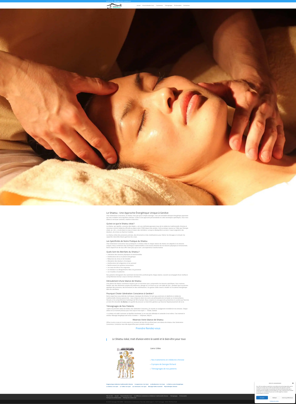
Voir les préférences (287, 397)
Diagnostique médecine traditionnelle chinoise (119, 384)
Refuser (274, 397)
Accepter (262, 397)
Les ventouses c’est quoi (139, 386)
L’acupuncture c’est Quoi (142, 384)
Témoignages (168, 5)
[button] (293, 383)
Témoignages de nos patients (164, 368)
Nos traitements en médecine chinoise (167, 359)
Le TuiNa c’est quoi (125, 386)
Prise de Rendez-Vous (148, 5)
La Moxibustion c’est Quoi (157, 384)
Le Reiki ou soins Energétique (175, 384)
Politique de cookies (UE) (129, 397)
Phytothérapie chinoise (170, 386)
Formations (186, 5)
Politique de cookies (274, 401)
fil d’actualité (177, 5)
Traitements (159, 5)
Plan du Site (109, 396)
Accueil (138, 5)
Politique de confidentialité (113, 397)
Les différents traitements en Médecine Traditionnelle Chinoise (151, 396)
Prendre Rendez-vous (148, 328)
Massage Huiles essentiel (155, 386)
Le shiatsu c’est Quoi (112, 386)
